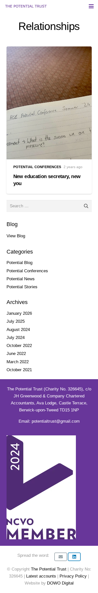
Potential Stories (22, 287)
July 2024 (16, 337)
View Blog (16, 236)
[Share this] (74, 557)
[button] (91, 6)
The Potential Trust (48, 569)
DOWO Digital (60, 583)
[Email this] (60, 557)
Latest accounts (41, 576)
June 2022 (16, 353)
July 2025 (16, 321)
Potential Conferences (27, 271)
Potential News (21, 279)
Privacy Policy (74, 576)
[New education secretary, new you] (49, 120)
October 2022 (19, 345)
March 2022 (18, 361)
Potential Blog (19, 262)
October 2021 (19, 369)
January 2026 (19, 313)
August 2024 (18, 329)
